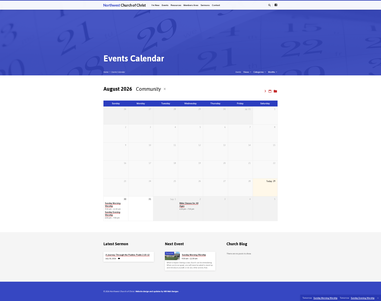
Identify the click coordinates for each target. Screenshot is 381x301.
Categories (258, 72)
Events (165, 5)
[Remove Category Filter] (164, 89)
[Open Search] (269, 5)
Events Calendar (118, 72)
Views (246, 72)
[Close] (378, 298)
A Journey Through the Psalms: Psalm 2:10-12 (128, 255)
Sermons (205, 5)
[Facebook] (276, 5)
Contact (216, 5)
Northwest (124, 5)
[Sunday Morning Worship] (172, 256)
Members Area (191, 5)
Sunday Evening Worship (112, 213)
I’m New (155, 5)
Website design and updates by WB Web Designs (156, 291)
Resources (176, 5)
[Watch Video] (119, 258)
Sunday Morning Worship (112, 204)
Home (105, 72)
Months (271, 72)
